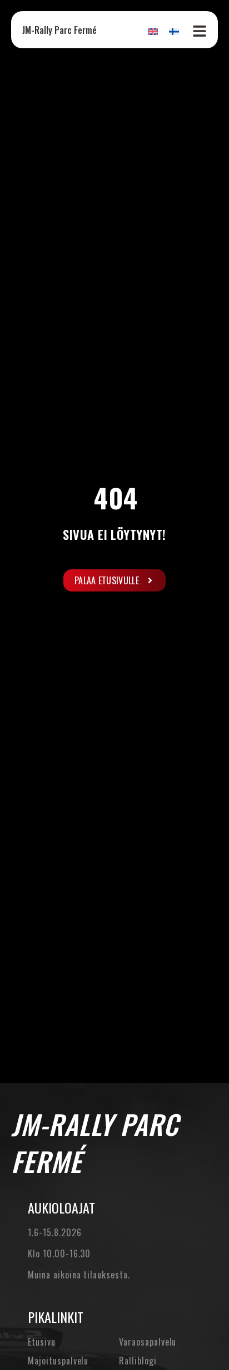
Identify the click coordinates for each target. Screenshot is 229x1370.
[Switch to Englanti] (152, 30)
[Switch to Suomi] (174, 30)
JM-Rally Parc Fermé (59, 30)
